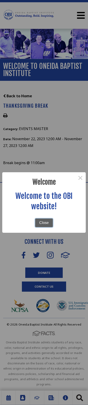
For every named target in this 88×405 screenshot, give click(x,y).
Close (44, 223)
